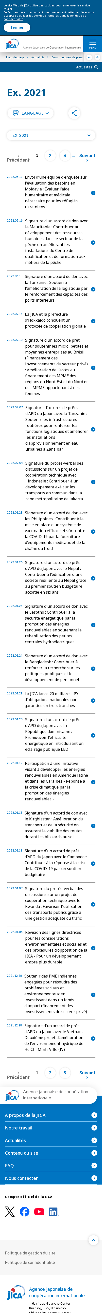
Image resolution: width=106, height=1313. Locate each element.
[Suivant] (97, 57)
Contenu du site (21, 1153)
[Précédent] (89, 57)
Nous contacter (21, 1178)
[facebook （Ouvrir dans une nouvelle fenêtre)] (25, 1212)
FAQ (9, 1165)
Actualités (84, 67)
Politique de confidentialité (30, 1262)
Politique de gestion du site (30, 1253)
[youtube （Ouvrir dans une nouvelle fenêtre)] (39, 1211)
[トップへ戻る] (93, 1240)
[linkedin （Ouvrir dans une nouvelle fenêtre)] (54, 1212)
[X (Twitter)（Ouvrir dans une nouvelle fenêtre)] (10, 1212)
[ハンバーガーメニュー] (93, 42)
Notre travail (18, 1128)
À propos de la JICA (25, 1115)
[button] (30, 113)
